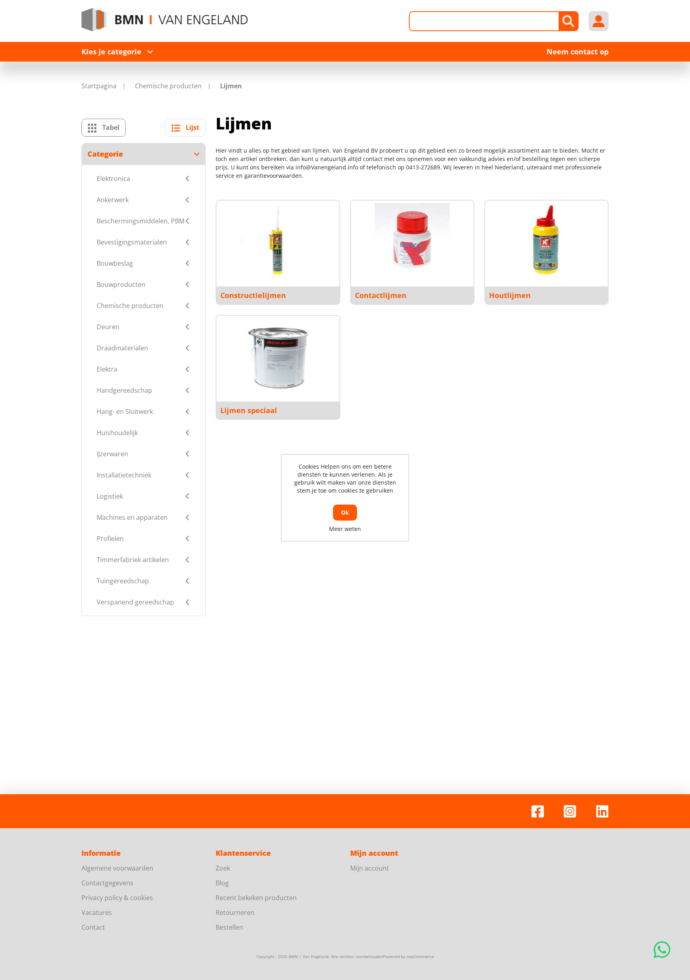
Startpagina (99, 86)
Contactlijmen (380, 295)
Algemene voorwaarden (117, 868)
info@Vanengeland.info (326, 167)
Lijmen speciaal (248, 410)
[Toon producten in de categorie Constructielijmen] (278, 240)
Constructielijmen (253, 295)
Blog (222, 883)
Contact (93, 927)
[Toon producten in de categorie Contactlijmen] (412, 240)
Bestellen (229, 927)
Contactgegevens (107, 883)
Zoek (223, 868)
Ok (345, 512)
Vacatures (96, 912)
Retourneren (235, 912)
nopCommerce (420, 956)
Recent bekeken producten (256, 897)
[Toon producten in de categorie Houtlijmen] (546, 240)
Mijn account (369, 868)
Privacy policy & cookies (117, 897)
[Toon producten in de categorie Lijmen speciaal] (278, 356)
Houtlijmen (510, 295)
